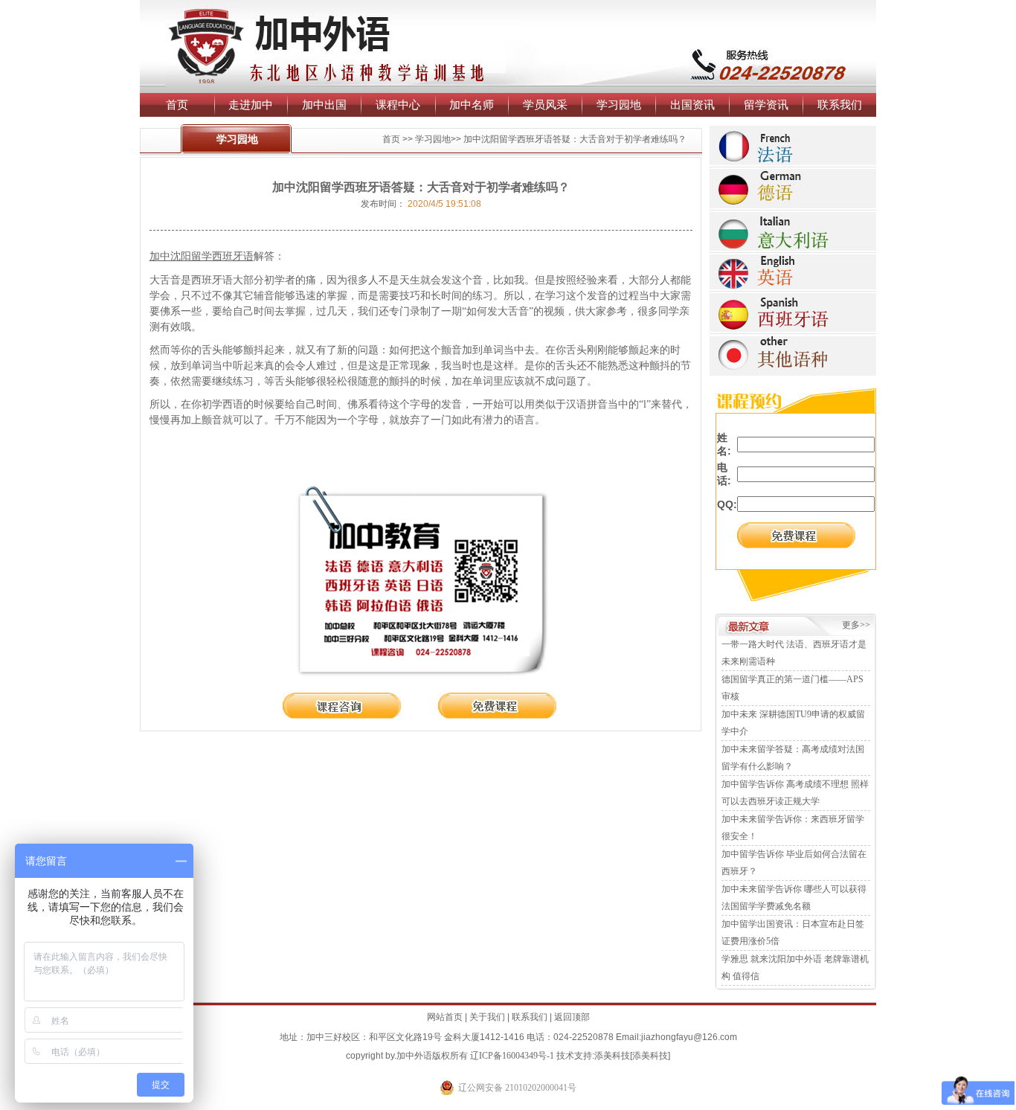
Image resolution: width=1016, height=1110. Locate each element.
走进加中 (250, 104)
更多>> (856, 625)
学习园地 (619, 104)
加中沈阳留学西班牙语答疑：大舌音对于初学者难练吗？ (575, 139)
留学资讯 (766, 104)
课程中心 (398, 104)
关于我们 (487, 1017)
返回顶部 (572, 1017)
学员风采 (545, 104)
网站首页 (445, 1017)
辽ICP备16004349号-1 (512, 1055)
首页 (177, 104)
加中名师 (471, 104)
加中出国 (324, 104)
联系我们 (839, 104)
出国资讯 (692, 104)
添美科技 (612, 1055)
